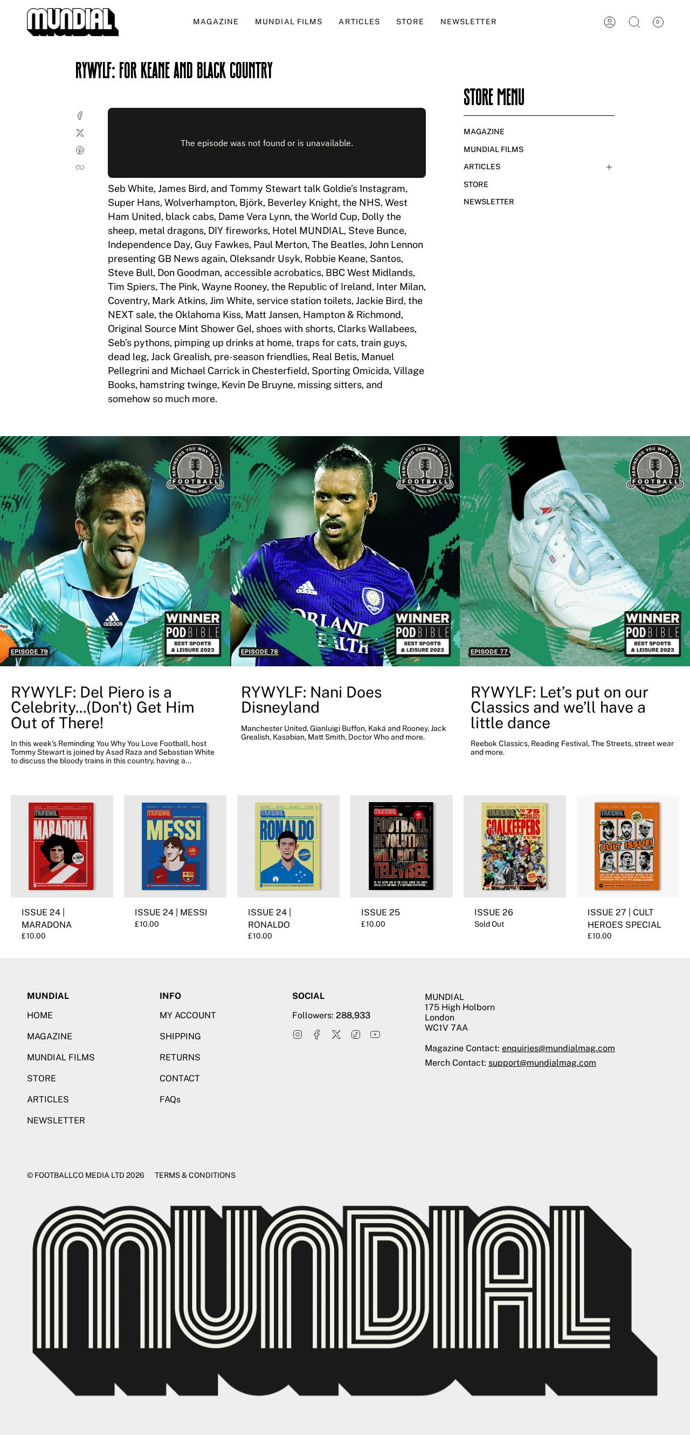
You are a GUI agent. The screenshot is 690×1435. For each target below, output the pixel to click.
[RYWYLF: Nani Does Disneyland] (345, 551)
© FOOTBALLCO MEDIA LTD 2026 (85, 1175)
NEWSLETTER (489, 201)
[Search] (634, 22)
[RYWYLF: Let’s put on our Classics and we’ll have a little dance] (575, 551)
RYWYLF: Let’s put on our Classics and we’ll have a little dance (559, 708)
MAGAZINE (484, 131)
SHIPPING (180, 1036)
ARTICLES (482, 166)
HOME (40, 1015)
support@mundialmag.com (542, 1063)
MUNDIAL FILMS (493, 149)
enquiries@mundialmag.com (558, 1048)
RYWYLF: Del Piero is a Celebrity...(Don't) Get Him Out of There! (103, 708)
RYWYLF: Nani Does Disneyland (311, 700)
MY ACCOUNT (188, 1015)
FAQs (170, 1099)
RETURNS (180, 1057)
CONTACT (180, 1078)
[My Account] (609, 22)
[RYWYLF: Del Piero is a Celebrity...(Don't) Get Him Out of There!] (115, 551)
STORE (476, 184)
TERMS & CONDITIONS (195, 1175)
